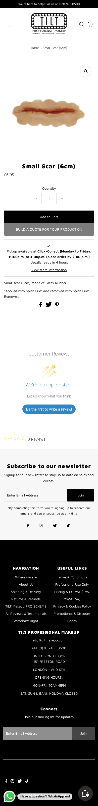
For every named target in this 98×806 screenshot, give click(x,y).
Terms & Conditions (72, 577)
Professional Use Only (72, 584)
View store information (49, 270)
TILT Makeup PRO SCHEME (25, 606)
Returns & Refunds (25, 599)
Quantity (49, 188)
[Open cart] (90, 24)
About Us (26, 584)
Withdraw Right (26, 621)
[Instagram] (41, 526)
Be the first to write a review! (49, 409)
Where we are (26, 577)
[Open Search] (81, 24)
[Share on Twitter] (49, 306)
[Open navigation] (14, 24)
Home (35, 48)
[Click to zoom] (85, 71)
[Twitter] (54, 526)
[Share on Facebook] (41, 306)
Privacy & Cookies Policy (72, 606)
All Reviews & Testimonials (26, 614)
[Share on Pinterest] (57, 306)
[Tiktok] (68, 526)
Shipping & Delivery (26, 592)
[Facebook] (28, 526)
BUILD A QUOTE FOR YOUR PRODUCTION (49, 229)
